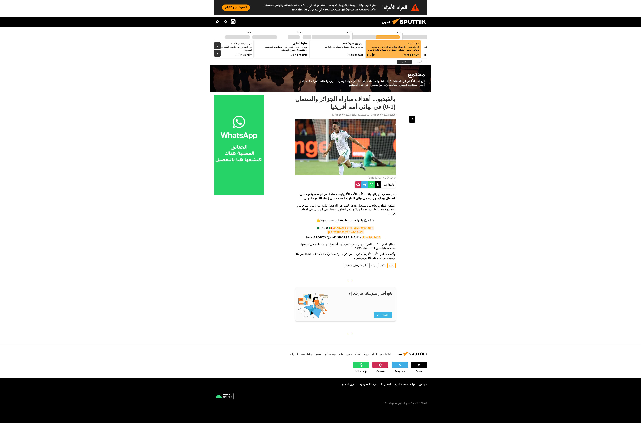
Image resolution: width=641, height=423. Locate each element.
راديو (341, 354)
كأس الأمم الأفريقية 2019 (356, 265)
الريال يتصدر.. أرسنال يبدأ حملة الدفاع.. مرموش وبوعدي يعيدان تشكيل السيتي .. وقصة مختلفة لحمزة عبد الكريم (393, 50)
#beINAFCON (342, 228)
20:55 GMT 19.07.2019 (383, 114)
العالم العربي (385, 354)
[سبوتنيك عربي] (410, 26)
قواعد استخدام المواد (405, 384)
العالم (374, 354)
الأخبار (382, 265)
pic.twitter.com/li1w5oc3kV (345, 232)
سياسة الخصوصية (368, 384)
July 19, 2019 (371, 237)
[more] (412, 119)
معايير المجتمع (349, 384)
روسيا (366, 354)
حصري (349, 354)
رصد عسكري (330, 354)
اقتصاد (357, 354)
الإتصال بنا (386, 384)
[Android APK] (224, 396)
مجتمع (391, 265)
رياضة (373, 265)
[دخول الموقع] (225, 21)
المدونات (294, 354)
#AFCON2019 (363, 228)
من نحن (423, 384)
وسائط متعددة (307, 354)
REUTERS (372, 178)
